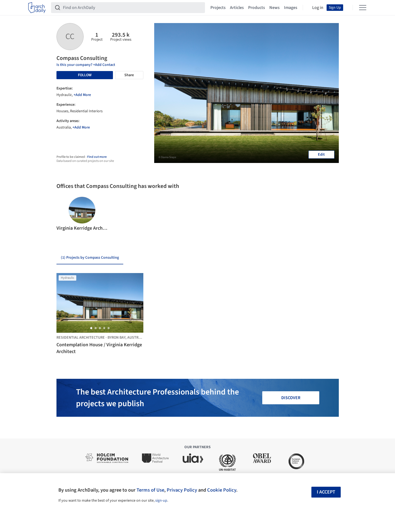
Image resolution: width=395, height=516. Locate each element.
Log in (317, 8)
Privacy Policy (182, 489)
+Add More (82, 95)
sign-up (161, 500)
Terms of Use (150, 489)
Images (290, 8)
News (274, 8)
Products (256, 8)
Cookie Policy (221, 489)
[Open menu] (362, 7)
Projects (218, 8)
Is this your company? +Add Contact (85, 65)
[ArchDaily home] (37, 7)
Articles (237, 8)
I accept (326, 492)
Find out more (97, 157)
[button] (62, 214)
